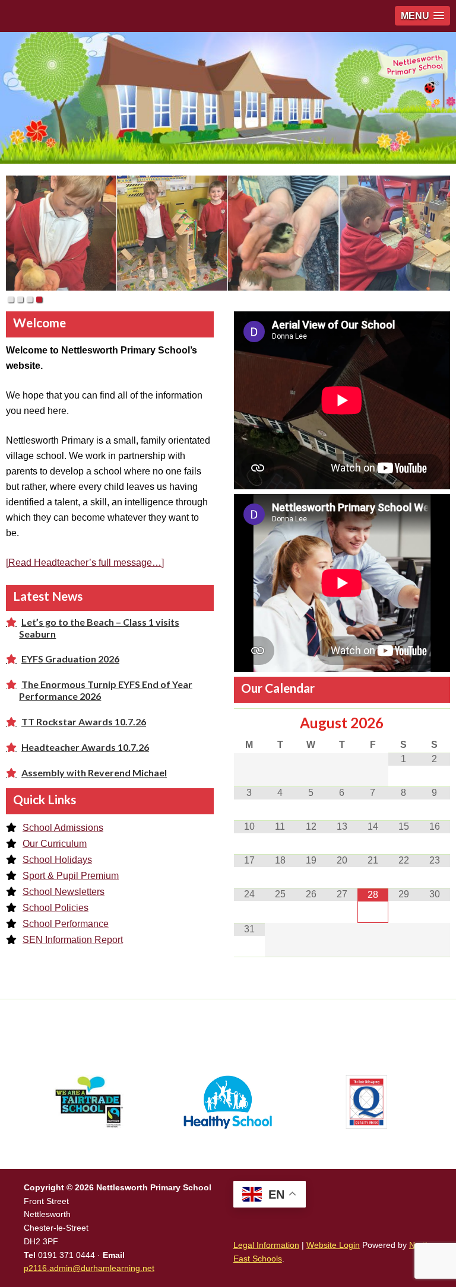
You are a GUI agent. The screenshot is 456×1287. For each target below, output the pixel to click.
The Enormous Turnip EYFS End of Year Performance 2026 (105, 690)
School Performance (66, 924)
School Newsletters (63, 892)
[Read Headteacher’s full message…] (85, 563)
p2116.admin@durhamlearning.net (89, 1268)
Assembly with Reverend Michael (94, 772)
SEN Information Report (73, 940)
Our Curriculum (55, 844)
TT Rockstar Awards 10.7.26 (83, 721)
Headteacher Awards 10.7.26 (85, 747)
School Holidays (57, 860)
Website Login (333, 1245)
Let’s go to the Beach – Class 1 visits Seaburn (99, 627)
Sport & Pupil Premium (71, 876)
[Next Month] (434, 723)
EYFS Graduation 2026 (70, 658)
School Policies (55, 908)
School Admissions (63, 828)
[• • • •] (228, 233)
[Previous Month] (249, 723)
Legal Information (266, 1245)
